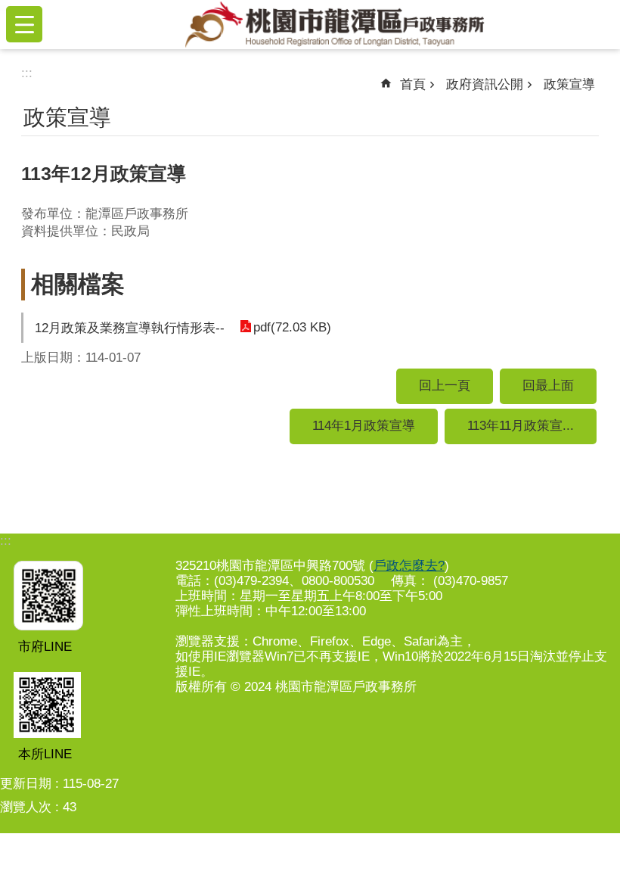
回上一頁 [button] (444, 385)
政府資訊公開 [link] (484, 84)
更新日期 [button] (25, 783)
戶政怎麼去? (409, 566)
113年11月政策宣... (520, 425)
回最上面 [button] (548, 385)
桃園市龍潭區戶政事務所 (334, 24)
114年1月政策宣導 (363, 425)
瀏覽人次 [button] (25, 807)
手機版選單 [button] (24, 24)
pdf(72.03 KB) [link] (292, 327)
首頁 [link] (413, 84)
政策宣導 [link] (569, 84)
